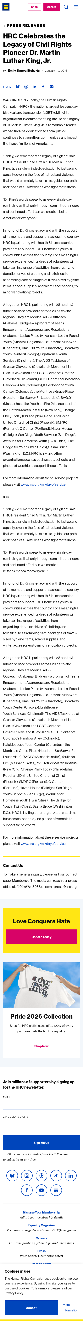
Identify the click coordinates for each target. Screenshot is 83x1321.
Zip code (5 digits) (23, 1117)
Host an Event (41, 1264)
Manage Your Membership (41, 1212)
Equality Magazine (41, 1225)
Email (15, 1097)
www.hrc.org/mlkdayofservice (43, 484)
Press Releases (26, 25)
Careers (41, 1238)
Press (41, 1251)
